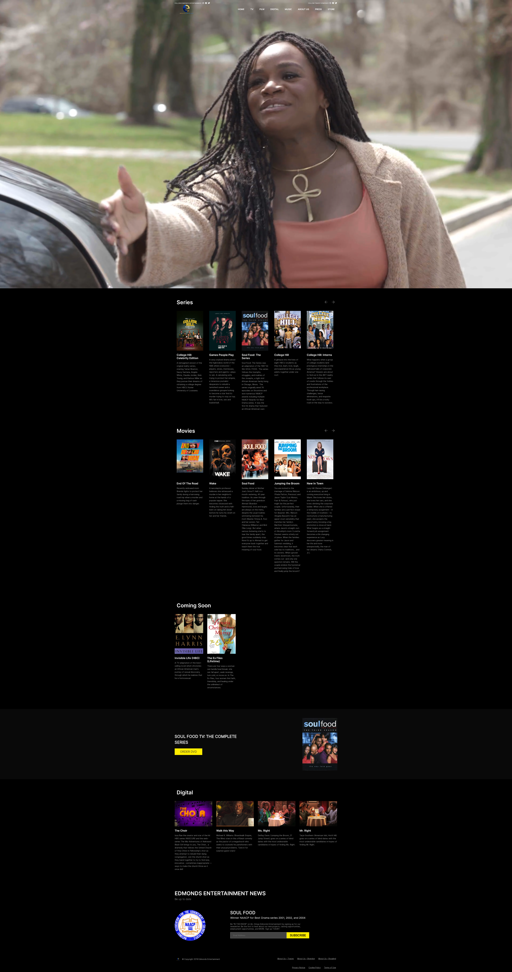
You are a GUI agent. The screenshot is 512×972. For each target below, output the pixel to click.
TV (251, 9)
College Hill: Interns (319, 355)
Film (261, 9)
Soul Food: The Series (251, 356)
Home (241, 9)
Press (318, 9)
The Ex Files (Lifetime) (215, 659)
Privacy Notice (298, 967)
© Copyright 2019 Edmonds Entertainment (201, 959)
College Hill (281, 355)
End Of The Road (187, 483)
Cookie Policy (315, 967)
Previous (326, 302)
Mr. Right (305, 830)
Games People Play (221, 355)
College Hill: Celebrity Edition (187, 356)
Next (333, 302)
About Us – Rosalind (327, 958)
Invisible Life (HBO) (187, 658)
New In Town (315, 483)
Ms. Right (264, 830)
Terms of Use (330, 967)
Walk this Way (225, 830)
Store (331, 9)
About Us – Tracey (285, 958)
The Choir (181, 830)
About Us (303, 9)
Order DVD (188, 751)
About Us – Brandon (306, 958)
